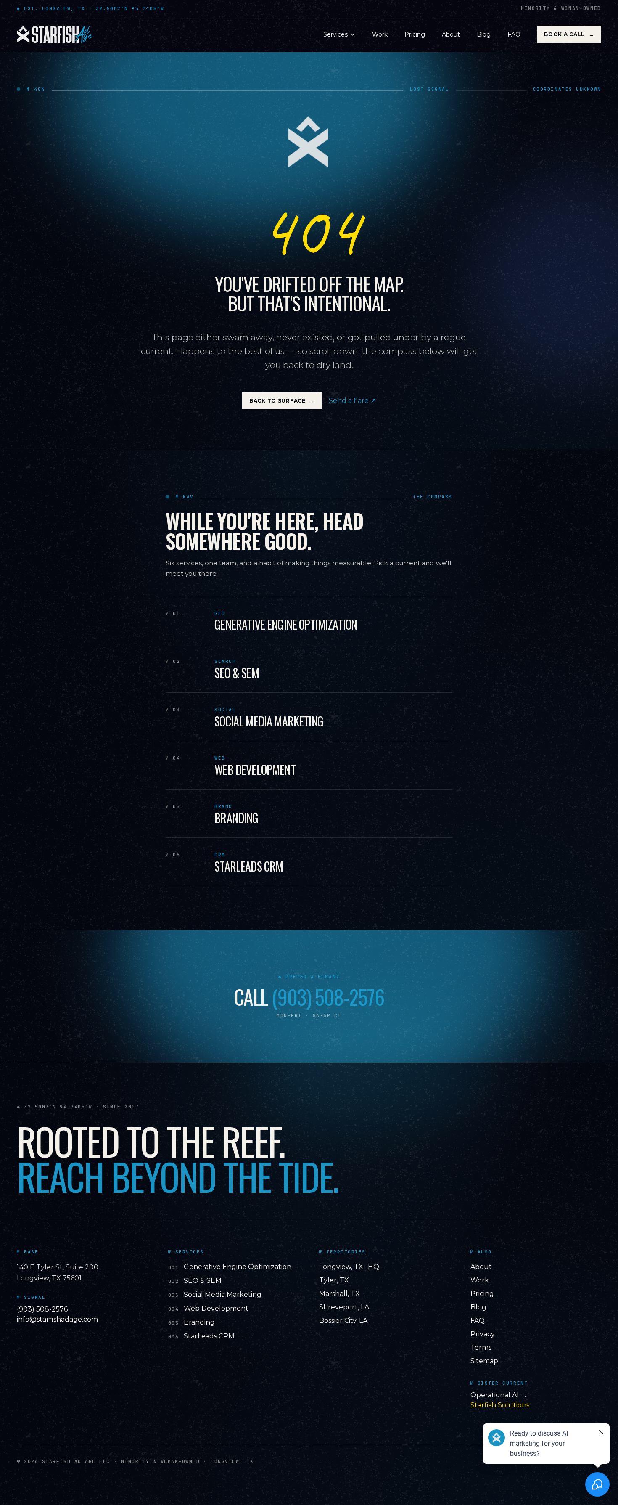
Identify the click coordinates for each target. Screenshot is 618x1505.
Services (335, 34)
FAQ (513, 34)
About (451, 34)
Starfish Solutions (499, 1405)
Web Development (216, 1308)
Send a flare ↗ (352, 401)
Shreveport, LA (344, 1307)
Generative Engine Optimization (237, 1267)
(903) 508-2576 (328, 997)
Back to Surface (282, 400)
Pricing (414, 34)
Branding (199, 1322)
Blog (484, 34)
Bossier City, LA (343, 1321)
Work (380, 34)
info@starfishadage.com (57, 1319)
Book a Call (569, 34)
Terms (480, 1347)
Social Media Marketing (222, 1294)
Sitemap (484, 1361)
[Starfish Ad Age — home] (54, 34)
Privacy (482, 1334)
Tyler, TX (334, 1280)
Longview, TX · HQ (349, 1267)
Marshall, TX (339, 1294)
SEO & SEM (203, 1281)
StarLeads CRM (209, 1336)
